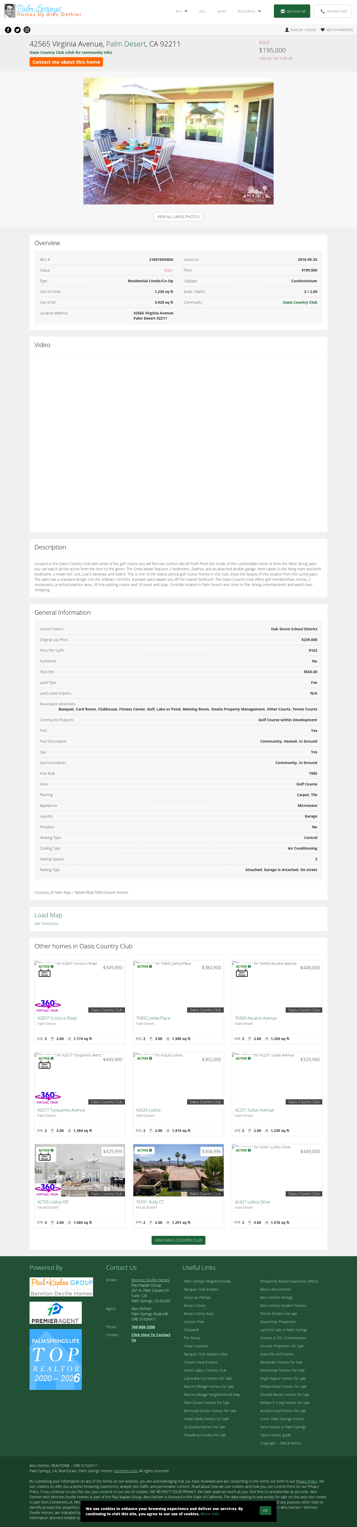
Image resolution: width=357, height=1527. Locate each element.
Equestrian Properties (278, 1321)
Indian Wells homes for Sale (206, 1418)
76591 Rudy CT (150, 1202)
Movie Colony (194, 1305)
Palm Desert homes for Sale (206, 1402)
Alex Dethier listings (276, 1297)
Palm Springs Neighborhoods (207, 1281)
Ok (265, 1510)
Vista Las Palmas (197, 1297)
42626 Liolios (148, 1110)
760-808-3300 (337, 11)
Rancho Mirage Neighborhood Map (212, 1394)
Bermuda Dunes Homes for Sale (210, 1410)
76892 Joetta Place (153, 1018)
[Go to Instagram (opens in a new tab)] (27, 30)
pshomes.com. (126, 1470)
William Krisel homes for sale (283, 1386)
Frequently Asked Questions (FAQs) (289, 1281)
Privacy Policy (306, 1481)
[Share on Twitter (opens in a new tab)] (17, 30)
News (221, 11)
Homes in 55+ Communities (283, 1337)
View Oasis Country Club (178, 1240)
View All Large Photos (178, 216)
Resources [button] (246, 11)
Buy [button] (179, 11)
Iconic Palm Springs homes (282, 1418)
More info (209, 1513)
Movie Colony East (199, 1313)
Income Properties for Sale (282, 1345)
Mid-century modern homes (283, 1305)
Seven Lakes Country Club (205, 1370)
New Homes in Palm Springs (283, 1426)
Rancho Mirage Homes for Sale (209, 1386)
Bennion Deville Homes (150, 1279)
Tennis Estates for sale (278, 1313)
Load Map (48, 915)
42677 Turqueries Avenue (61, 1110)
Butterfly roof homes (277, 1354)
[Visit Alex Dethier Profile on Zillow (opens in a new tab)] (56, 1312)
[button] (334, 30)
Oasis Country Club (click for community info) (71, 52)
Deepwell (191, 1329)
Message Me (296, 11)
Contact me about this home (66, 62)
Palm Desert (126, 44)
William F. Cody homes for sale (285, 1402)
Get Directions (46, 923)
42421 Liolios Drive (252, 1202)
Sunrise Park (194, 1321)
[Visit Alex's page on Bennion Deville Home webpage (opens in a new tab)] (61, 1286)
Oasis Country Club (300, 302)
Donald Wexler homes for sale (284, 1394)
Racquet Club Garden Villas (206, 1354)
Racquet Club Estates (201, 1289)
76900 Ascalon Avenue (256, 1018)
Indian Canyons (196, 1345)
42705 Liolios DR (52, 1202)
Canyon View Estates (201, 1362)
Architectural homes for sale (283, 1410)
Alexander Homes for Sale (281, 1362)
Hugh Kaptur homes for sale (283, 1378)
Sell (202, 11)
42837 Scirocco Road (57, 1018)
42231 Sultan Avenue (254, 1110)
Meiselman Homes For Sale (282, 1370)
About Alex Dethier (275, 1289)
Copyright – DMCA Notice (281, 1443)
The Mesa (192, 1337)
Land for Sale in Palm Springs (283, 1329)
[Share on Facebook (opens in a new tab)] (8, 30)
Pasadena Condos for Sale (205, 1434)
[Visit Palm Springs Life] (56, 1358)
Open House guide (275, 1434)
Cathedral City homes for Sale (208, 1378)
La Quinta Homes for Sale (205, 1426)
